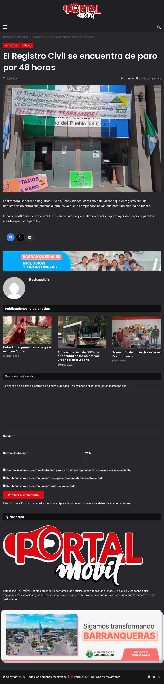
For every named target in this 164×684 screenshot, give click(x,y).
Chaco (27, 45)
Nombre (9, 436)
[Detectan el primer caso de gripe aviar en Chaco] (27, 330)
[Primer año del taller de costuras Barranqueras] (136, 332)
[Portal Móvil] (82, 11)
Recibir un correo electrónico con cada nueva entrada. (41, 486)
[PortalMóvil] (73, 586)
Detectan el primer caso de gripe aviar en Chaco (27, 349)
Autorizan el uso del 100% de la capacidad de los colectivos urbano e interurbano (80, 356)
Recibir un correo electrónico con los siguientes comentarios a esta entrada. (55, 478)
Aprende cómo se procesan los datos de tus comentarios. (94, 503)
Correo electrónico (16, 453)
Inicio (9, 36)
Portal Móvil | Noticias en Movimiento (97, 676)
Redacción (39, 279)
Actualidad (21, 36)
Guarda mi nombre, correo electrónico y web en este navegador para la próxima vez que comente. (69, 470)
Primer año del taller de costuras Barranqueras (136, 354)
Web (88, 453)
